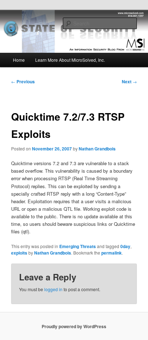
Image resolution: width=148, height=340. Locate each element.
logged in (53, 289)
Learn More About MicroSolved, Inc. (70, 60)
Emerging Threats (77, 246)
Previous (23, 81)
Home (19, 60)
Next (129, 81)
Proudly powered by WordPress (74, 326)
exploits (19, 253)
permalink (111, 253)
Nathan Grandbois (97, 148)
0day (125, 246)
